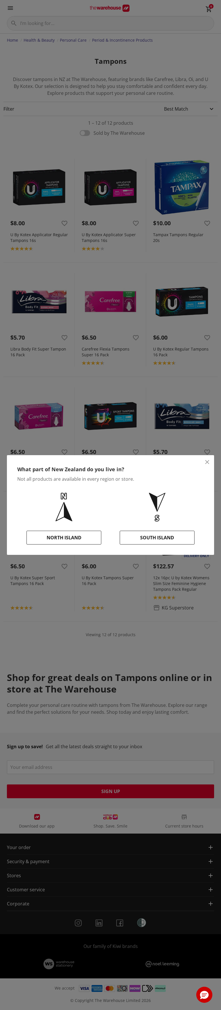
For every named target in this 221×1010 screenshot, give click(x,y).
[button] (204, 995)
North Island (64, 537)
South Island (157, 537)
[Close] (207, 462)
